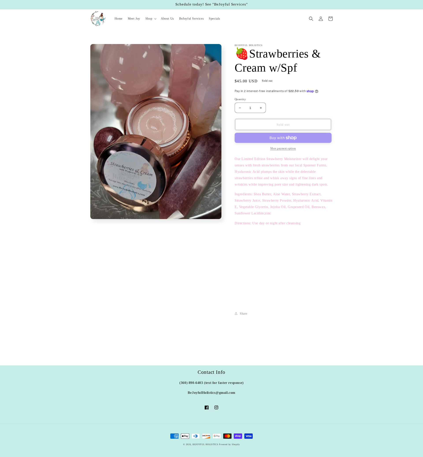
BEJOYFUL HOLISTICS (205, 444)
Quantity (240, 99)
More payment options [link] (283, 148)
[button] (150, 18)
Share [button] (243, 313)
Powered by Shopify (229, 444)
